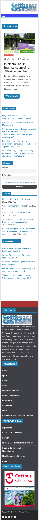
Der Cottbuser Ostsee (22, 512)
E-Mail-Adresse (7, 175)
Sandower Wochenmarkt (12, 206)
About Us (6, 461)
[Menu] (3, 15)
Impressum (7, 428)
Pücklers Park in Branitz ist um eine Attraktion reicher (16, 67)
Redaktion (24, 59)
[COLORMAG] (17, 316)
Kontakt (5, 438)
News (16, 51)
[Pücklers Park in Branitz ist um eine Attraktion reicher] (19, 41)
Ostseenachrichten (10, 396)
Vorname (5, 168)
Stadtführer (9, 55)
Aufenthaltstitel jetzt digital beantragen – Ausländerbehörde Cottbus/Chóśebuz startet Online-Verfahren (19, 153)
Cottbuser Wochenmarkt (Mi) (14, 212)
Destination (8, 51)
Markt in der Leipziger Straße (14, 199)
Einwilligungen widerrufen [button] (14, 456)
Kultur (4, 411)
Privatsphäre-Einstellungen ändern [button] (17, 443)
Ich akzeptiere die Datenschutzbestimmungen (20, 182)
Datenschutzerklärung (12, 433)
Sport (4, 375)
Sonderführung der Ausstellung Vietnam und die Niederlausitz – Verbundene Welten (18, 231)
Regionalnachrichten (27, 51)
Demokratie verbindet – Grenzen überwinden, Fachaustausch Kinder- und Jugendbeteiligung (19, 144)
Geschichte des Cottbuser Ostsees (17, 416)
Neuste (5, 381)
